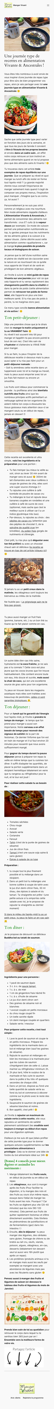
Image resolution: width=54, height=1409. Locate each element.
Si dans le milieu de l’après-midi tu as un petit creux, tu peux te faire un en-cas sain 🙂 (26, 917)
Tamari (13, 852)
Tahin (12, 842)
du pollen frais (28, 531)
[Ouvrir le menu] (48, 5)
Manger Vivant (19, 5)
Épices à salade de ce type (24, 859)
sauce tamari (29, 986)
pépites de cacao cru (21, 521)
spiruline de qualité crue (22, 527)
